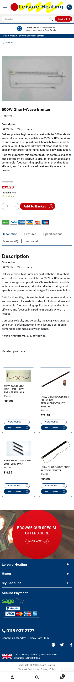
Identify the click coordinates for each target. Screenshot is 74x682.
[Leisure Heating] (36, 6)
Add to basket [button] (15, 427)
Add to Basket (35, 206)
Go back (9, 42)
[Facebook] (71, 645)
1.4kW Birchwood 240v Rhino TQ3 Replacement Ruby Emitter (55, 401)
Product (13, 35)
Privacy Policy (48, 669)
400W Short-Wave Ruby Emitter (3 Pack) (18, 462)
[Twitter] (62, 645)
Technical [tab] (31, 241)
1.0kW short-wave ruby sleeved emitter (55, 468)
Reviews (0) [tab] (10, 241)
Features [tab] (30, 234)
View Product (15, 421)
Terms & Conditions (28, 669)
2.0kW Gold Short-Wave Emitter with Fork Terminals (15, 389)
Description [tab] (9, 234)
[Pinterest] (53, 645)
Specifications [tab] (52, 234)
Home (4, 35)
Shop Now (34, 541)
